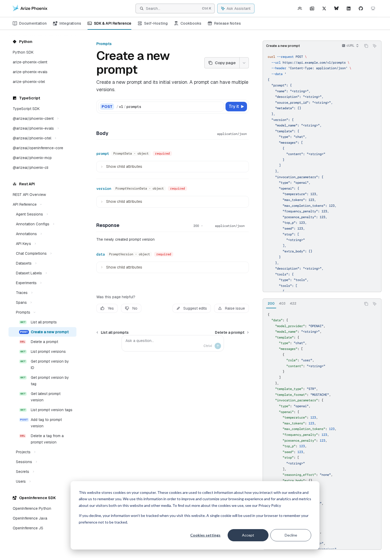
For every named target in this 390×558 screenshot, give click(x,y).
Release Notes (227, 23)
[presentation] (322, 170)
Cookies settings (205, 535)
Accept (248, 535)
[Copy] (218, 106)
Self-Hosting (156, 23)
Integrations (70, 23)
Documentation (33, 23)
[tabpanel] (322, 428)
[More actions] (244, 62)
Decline (291, 535)
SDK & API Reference (112, 23)
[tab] (271, 303)
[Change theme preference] (373, 8)
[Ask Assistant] (374, 45)
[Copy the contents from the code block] (366, 45)
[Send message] (218, 346)
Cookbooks (190, 23)
